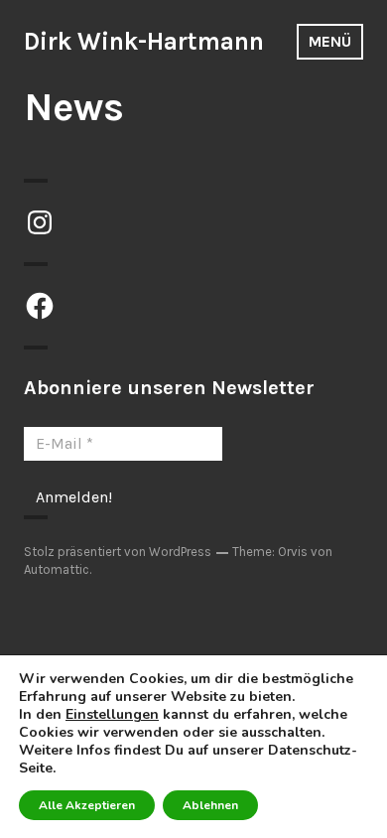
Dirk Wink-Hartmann (144, 41)
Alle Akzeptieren (87, 805)
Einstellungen (112, 715)
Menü (330, 41)
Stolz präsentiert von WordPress (117, 551)
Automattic (56, 569)
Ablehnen (210, 805)
